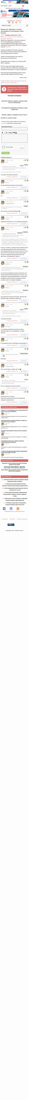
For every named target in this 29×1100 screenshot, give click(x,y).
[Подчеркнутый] (6, 133)
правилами (4, 123)
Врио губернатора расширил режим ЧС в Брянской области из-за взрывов (14, 470)
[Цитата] (14, 133)
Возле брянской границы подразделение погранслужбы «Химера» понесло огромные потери (15, 494)
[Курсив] (4, 133)
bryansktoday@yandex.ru (11, 82)
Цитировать (24, 177)
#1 (11, 392)
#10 (12, 227)
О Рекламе (5, 519)
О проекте (12, 519)
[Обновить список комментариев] (11, 157)
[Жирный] (2, 133)
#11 (12, 217)
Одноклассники (18, 508)
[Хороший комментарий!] (25, 160)
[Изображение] (10, 133)
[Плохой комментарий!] (27, 160)
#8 (11, 286)
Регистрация (4, 5)
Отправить (5, 153)
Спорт (3, 35)
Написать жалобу (22, 519)
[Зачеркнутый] (8, 133)
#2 (11, 375)
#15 (12, 160)
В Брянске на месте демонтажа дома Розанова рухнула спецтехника (14, 464)
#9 (11, 262)
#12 (12, 201)
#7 (11, 304)
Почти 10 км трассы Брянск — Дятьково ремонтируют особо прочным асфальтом (14, 467)
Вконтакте (4, 508)
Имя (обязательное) (7, 126)
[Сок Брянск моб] (14, 14)
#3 (11, 364)
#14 (12, 180)
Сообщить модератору (12, 176)
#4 (11, 349)
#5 (11, 338)
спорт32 (8, 47)
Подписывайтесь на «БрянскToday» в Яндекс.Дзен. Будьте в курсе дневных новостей (17, 89)
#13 (12, 191)
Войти (10, 5)
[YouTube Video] (16, 133)
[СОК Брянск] (14, 1)
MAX (11, 508)
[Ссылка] (12, 133)
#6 (11, 324)
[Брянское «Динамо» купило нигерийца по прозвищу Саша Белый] (14, 37)
